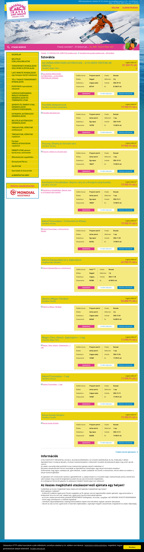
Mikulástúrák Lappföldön (22, 157)
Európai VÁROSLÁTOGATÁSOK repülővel (21, 143)
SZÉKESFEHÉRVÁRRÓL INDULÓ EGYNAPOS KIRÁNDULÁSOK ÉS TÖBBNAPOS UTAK (22, 96)
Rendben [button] (132, 547)
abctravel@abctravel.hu (116, 1)
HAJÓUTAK (16, 166)
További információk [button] (37, 549)
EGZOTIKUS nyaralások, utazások (22, 87)
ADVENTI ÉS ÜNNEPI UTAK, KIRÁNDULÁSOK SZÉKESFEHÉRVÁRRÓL (23, 106)
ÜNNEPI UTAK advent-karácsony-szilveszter (21, 151)
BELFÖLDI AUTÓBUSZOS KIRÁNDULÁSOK (22, 121)
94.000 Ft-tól (128, 300)
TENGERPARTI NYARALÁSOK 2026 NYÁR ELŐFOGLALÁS (24, 67)
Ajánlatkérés (86, 93)
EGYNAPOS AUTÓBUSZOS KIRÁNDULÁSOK (23, 115)
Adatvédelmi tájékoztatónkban (95, 545)
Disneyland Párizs (19, 161)
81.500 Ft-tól (129, 65)
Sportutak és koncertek (22, 170)
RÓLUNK (115, 8)
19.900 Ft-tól (128, 106)
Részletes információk (125, 93)
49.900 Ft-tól (128, 262)
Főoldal (43, 53)
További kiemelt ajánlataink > (127, 452)
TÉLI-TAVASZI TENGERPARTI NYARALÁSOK (24, 80)
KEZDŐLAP (16, 54)
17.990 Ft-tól (128, 339)
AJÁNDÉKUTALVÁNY (20, 175)
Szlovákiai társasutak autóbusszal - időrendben (96, 53)
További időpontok (106, 93)
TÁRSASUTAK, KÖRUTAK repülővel (22, 135)
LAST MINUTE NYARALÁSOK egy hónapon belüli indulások (24, 73)
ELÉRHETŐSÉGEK (130, 8)
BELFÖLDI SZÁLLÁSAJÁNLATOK (21, 60)
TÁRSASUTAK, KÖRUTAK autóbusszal (63, 53)
